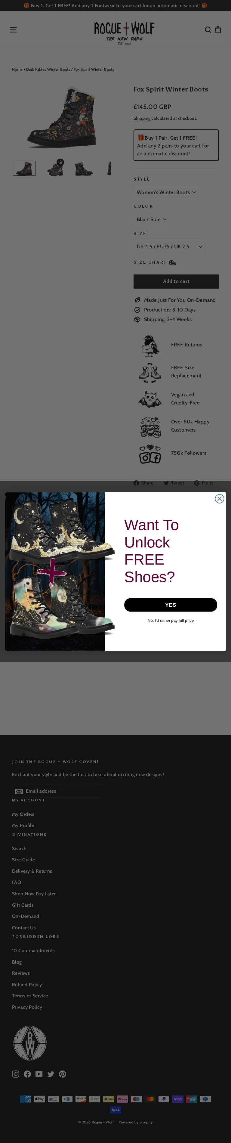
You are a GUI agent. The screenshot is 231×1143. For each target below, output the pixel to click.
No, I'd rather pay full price (171, 620)
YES (171, 605)
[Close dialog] (219, 498)
